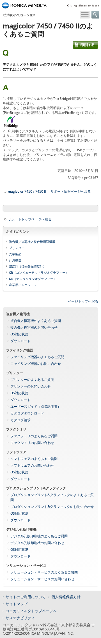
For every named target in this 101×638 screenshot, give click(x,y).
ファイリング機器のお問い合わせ (35, 363)
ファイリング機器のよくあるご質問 (37, 356)
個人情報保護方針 (66, 596)
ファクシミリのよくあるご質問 (34, 436)
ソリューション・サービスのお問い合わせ (42, 579)
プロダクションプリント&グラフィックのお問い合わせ (52, 506)
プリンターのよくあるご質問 (32, 379)
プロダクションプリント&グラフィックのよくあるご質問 (52, 497)
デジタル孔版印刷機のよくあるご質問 (39, 536)
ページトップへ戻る (83, 301)
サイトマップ (16, 603)
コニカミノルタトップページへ (31, 610)
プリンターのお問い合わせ (30, 386)
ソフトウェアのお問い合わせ (32, 465)
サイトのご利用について (26, 596)
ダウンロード (20, 340)
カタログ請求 (20, 420)
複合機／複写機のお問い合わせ (34, 327)
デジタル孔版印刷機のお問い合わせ (37, 542)
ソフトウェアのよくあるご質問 (34, 458)
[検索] (95, 15)
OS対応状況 (19, 334)
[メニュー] (85, 15)
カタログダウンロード (27, 413)
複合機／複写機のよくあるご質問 (35, 320)
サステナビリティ (20, 617)
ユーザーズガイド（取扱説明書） (35, 406)
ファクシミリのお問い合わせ (32, 442)
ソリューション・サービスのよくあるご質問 (44, 572)
